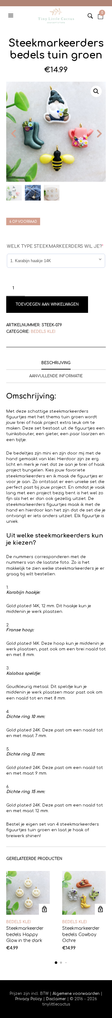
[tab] (56, 363)
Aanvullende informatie (56, 376)
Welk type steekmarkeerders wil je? (55, 246)
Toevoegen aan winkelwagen (47, 304)
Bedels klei (43, 331)
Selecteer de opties (44, 909)
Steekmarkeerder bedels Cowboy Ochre (81, 934)
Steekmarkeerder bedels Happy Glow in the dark (25, 934)
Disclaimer (56, 999)
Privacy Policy (29, 999)
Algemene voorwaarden (76, 993)
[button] (11, 15)
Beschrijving (56, 363)
